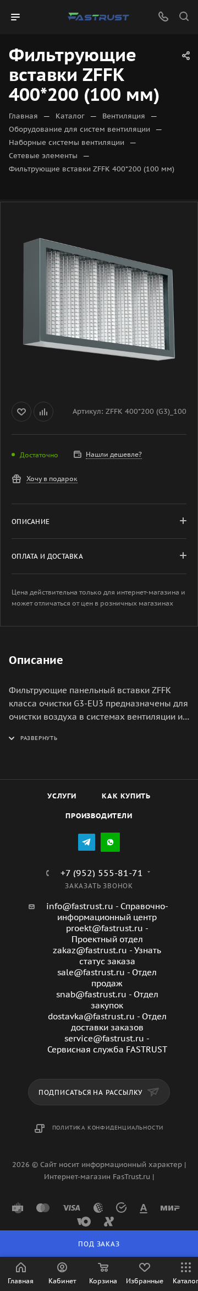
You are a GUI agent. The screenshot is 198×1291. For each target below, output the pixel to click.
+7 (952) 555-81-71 (102, 872)
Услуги (61, 796)
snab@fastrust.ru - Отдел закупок (107, 1000)
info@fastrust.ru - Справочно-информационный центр (107, 911)
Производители (98, 815)
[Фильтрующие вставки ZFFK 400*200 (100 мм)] (99, 299)
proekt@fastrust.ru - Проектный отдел (107, 933)
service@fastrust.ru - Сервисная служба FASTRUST (107, 1044)
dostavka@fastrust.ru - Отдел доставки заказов (107, 1022)
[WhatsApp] (110, 842)
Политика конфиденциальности (108, 1127)
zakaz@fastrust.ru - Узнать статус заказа (107, 955)
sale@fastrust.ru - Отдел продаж (107, 977)
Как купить (126, 796)
